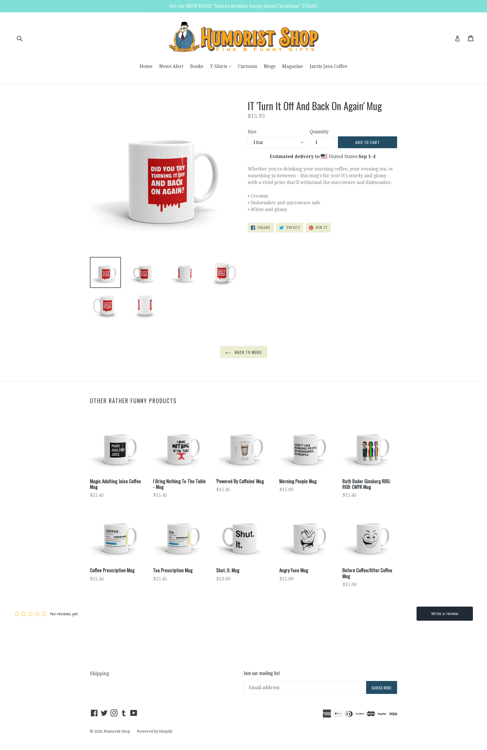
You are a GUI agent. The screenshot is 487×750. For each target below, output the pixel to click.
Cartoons (247, 66)
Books (196, 66)
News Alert (171, 66)
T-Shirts (222, 66)
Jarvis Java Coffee (328, 66)
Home (146, 66)
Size (252, 131)
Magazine (292, 66)
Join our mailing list (262, 673)
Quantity (319, 131)
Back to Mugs (248, 352)
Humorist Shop (117, 731)
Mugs (269, 66)
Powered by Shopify (154, 731)
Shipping (99, 673)
